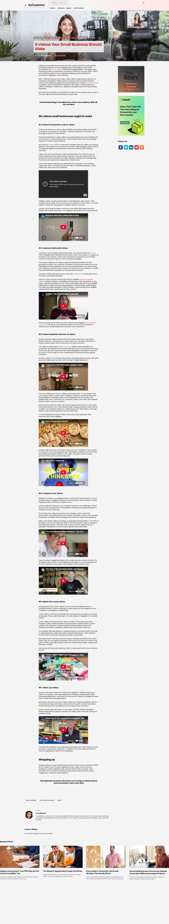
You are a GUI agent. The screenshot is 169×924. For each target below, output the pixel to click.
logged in (36, 833)
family (71, 562)
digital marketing (31, 800)
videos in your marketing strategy (62, 73)
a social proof (57, 165)
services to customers (58, 131)
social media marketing (47, 800)
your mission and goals (72, 515)
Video (99, 38)
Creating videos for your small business (54, 765)
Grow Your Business (40, 38)
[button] (25, 5)
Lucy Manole (41, 813)
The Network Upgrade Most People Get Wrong (62, 871)
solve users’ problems (63, 395)
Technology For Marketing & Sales (77, 38)
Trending (92, 38)
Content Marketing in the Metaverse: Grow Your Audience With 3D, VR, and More (68, 103)
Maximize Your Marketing (56, 38)
